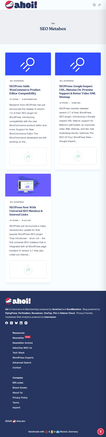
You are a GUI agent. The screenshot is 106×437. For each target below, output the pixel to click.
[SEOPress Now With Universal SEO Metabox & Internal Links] (28, 185)
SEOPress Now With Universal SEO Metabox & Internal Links (26, 211)
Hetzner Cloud (67, 312)
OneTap (48, 312)
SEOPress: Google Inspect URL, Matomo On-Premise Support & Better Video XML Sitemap (77, 91)
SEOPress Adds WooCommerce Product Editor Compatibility (24, 89)
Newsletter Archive (23, 342)
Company (18, 377)
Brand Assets (20, 387)
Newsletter (21, 337)
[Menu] (99, 5)
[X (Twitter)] (11, 323)
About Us (18, 392)
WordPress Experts (23, 357)
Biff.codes (18, 382)
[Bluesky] (16, 323)
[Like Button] (28, 157)
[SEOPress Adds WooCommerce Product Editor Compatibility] (28, 64)
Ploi (55, 312)
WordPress (19, 81)
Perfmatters (24, 312)
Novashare (37, 312)
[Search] (94, 5)
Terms (16, 402)
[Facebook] (6, 323)
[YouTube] (26, 323)
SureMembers (74, 309)
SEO (11, 81)
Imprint (16, 407)
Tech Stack (18, 352)
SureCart (57, 309)
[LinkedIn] (21, 323)
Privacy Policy (20, 397)
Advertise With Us (22, 347)
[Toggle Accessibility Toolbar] (100, 431)
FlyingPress (11, 312)
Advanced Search (22, 362)
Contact (17, 367)
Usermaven (50, 316)
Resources (19, 332)
